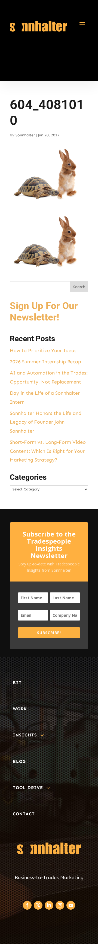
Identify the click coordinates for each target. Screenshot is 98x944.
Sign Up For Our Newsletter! (44, 311)
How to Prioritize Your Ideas (43, 350)
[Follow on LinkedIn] (49, 905)
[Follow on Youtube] (70, 905)
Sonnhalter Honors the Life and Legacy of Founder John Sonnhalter (45, 422)
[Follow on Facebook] (27, 905)
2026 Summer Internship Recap (45, 362)
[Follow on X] (38, 905)
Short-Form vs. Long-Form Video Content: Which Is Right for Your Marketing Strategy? (48, 451)
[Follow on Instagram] (60, 905)
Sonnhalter (25, 135)
